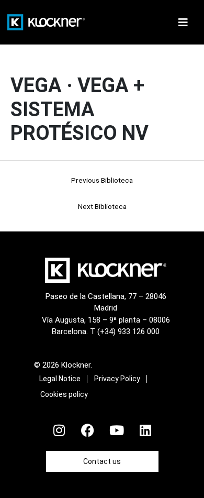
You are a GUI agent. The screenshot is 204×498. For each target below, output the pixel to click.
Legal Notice (60, 378)
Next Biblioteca (102, 206)
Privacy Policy (117, 378)
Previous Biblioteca (102, 180)
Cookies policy (64, 394)
